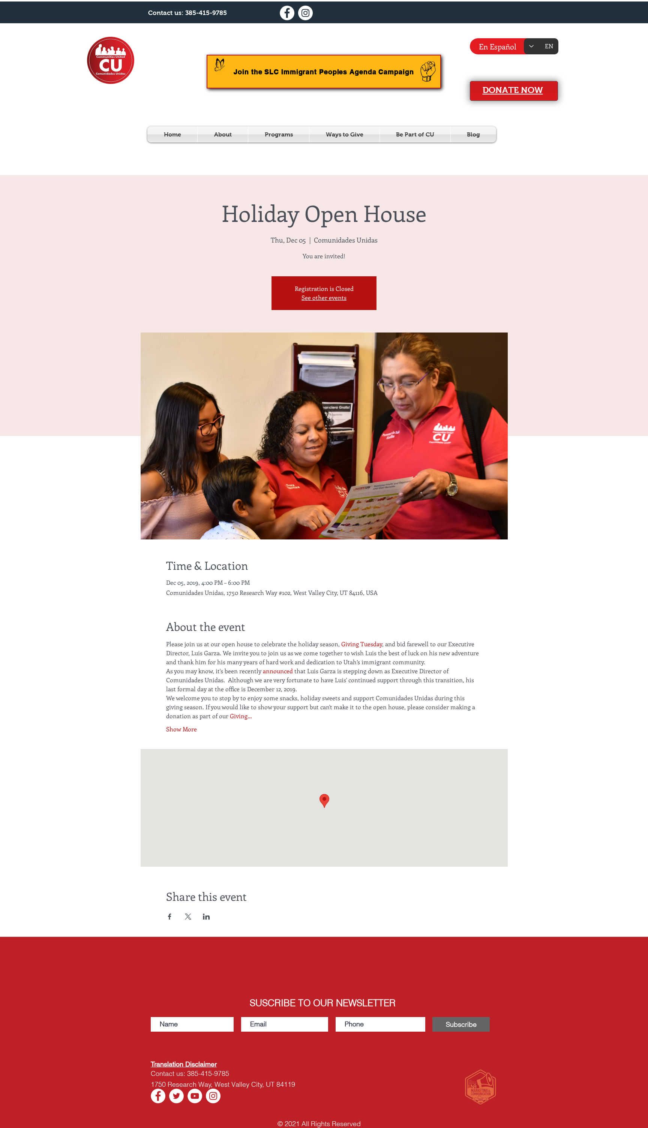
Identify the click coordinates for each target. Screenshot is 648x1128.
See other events (324, 297)
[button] (223, 134)
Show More (181, 729)
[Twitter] (176, 1096)
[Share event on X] (188, 917)
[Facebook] (287, 13)
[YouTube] (195, 1096)
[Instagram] (305, 13)
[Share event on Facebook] (169, 917)
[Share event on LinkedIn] (206, 917)
